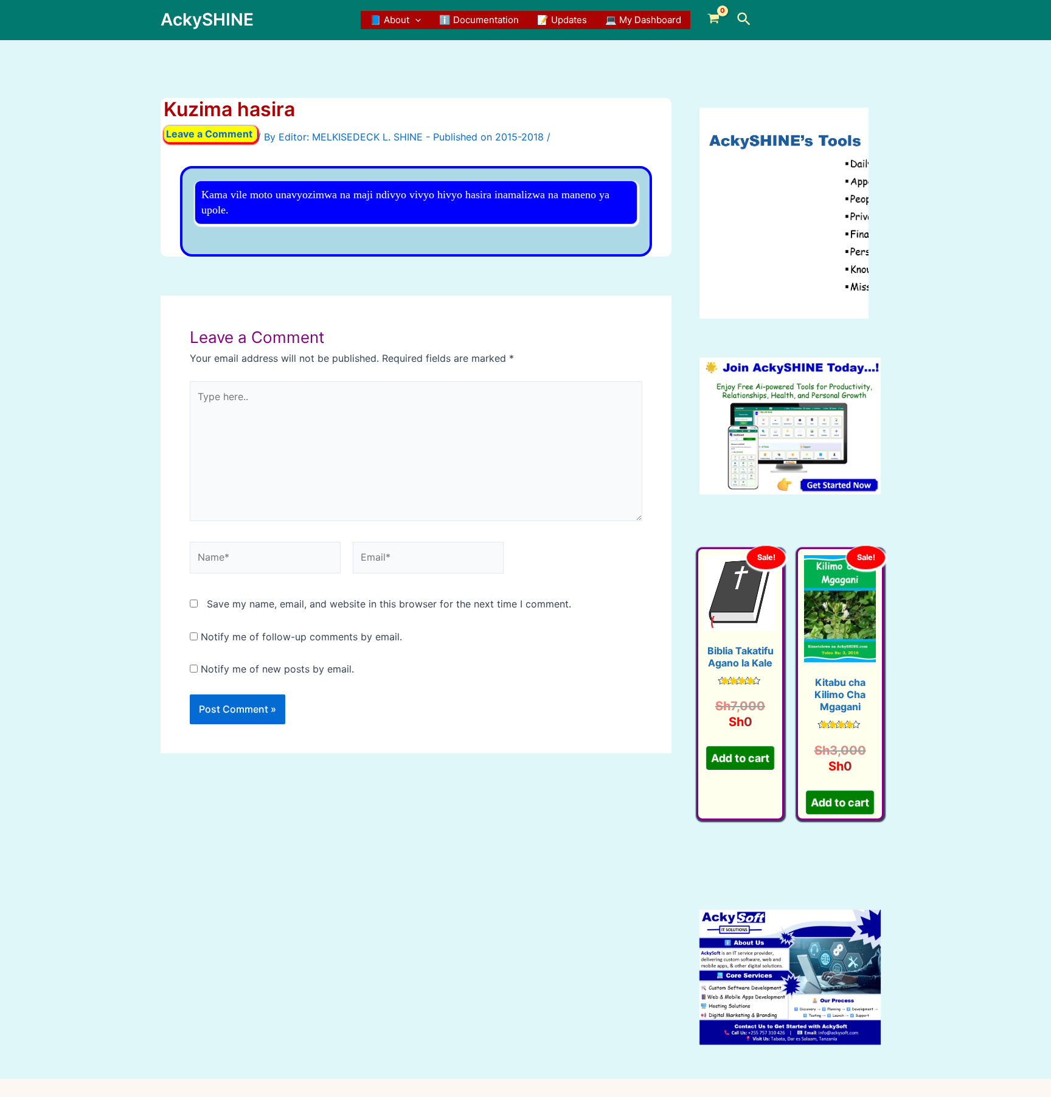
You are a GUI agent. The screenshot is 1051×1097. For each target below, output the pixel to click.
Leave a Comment (209, 134)
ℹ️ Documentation (479, 20)
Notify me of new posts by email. (277, 669)
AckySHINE (207, 19)
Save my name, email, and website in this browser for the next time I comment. (389, 604)
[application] (415, 20)
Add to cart (740, 758)
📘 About (389, 20)
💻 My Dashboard (643, 20)
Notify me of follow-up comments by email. (301, 637)
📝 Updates (562, 20)
